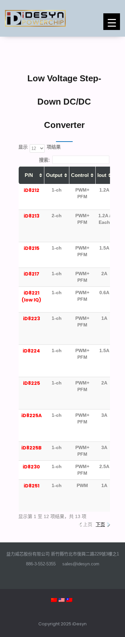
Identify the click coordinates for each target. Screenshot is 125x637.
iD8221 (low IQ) (31, 296)
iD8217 (31, 274)
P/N (29, 175)
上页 (87, 524)
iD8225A (31, 415)
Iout (101, 175)
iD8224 (31, 350)
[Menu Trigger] (111, 21)
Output (54, 175)
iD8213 (31, 216)
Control (80, 175)
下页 (100, 524)
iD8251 (31, 485)
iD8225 (31, 383)
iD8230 (31, 466)
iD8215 (31, 248)
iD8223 (31, 318)
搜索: (44, 159)
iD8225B (31, 447)
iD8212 (31, 190)
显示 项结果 (39, 147)
